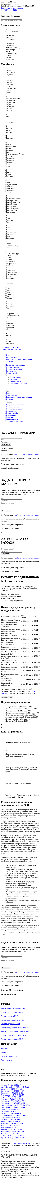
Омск (3, 1109)
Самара (4, 1117)
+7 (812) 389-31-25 (22, 1087)
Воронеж (4, 1093)
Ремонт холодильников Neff (12, 1039)
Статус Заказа (6, 1060)
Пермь (3, 1113)
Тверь (3, 1121)
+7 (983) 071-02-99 (16, 1131)
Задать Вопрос (7, 697)
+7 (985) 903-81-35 (12, 1127)
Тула (3, 1127)
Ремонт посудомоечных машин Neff (15, 1031)
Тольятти (4, 1123)
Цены (7, 355)
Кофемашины (15, 377)
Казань (4, 1097)
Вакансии (5, 1052)
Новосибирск (6, 1107)
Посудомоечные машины (15, 365)
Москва (6, 1064)
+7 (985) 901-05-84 (23, 1105)
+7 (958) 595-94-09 (21, 1115)
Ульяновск (5, 1131)
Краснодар (5, 1101)
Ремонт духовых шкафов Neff (12, 1020)
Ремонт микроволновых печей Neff (14, 1028)
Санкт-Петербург (8, 1087)
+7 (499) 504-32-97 (10, 10)
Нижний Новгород (8, 1105)
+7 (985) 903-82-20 (15, 1123)
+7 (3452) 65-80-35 (15, 1129)
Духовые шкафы (11, 373)
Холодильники (11, 371)
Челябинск (5, 1135)
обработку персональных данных (27, 454)
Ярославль (5, 1137)
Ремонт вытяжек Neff (9, 1016)
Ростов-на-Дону (7, 1115)
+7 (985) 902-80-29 (13, 1121)
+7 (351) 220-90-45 (17, 1135)
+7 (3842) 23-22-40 (16, 1099)
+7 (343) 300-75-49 (19, 1095)
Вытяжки (13, 379)
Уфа (3, 1133)
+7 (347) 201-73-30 (12, 1133)
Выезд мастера (11, 357)
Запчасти (4, 1049)
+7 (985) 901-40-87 (17, 1091)
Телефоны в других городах (12, 8)
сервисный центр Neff (21, 1143)
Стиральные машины (13, 369)
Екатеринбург (6, 1095)
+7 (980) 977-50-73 (13, 1111)
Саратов (4, 1119)
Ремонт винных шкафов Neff (12, 1012)
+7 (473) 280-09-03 (15, 1093)
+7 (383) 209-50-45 (19, 1107)
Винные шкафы (16, 381)
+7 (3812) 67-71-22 (13, 1109)
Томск (3, 1125)
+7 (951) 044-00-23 (13, 1113)
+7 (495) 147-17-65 (15, 1089)
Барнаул (4, 1089)
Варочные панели (12, 367)
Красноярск (5, 1103)
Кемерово (5, 1099)
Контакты (9, 361)
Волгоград (5, 1091)
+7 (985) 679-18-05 (14, 1097)
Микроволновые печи (18, 383)
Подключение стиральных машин (18, 359)
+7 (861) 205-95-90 (17, 1101)
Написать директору (9, 1056)
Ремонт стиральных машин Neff (13, 1035)
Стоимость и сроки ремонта (12, 600)
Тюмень (4, 1129)
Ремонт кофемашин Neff (10, 1024)
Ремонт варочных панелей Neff (13, 1008)
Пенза (3, 1111)
